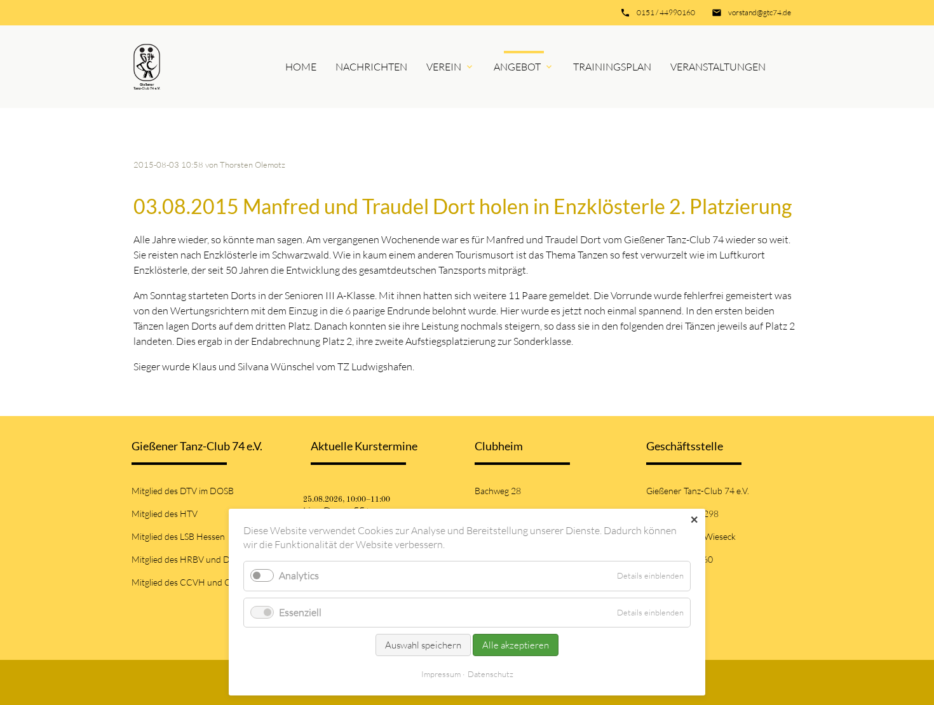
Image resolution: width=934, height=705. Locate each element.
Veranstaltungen (718, 66)
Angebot (517, 66)
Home (300, 66)
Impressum (441, 674)
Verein (443, 66)
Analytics (299, 575)
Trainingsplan (612, 66)
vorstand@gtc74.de (759, 12)
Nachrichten (371, 66)
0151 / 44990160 (666, 12)
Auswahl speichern (423, 645)
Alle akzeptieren (515, 645)
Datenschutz (490, 674)
